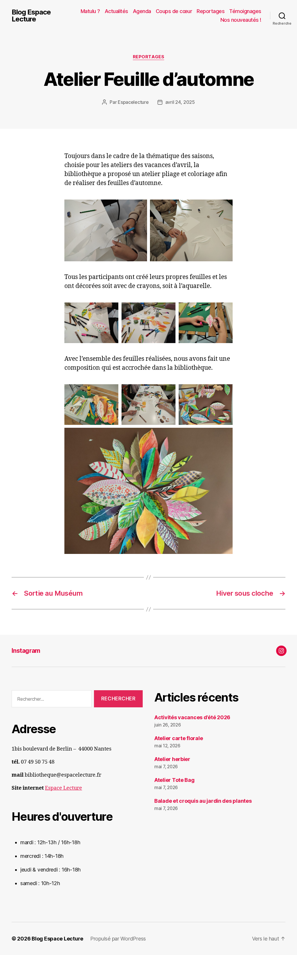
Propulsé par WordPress (118, 939)
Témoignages (245, 11)
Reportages (210, 11)
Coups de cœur (174, 11)
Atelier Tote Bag (174, 780)
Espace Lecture (63, 788)
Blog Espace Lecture (31, 16)
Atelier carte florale (178, 738)
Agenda (142, 11)
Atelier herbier (172, 759)
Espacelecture (133, 102)
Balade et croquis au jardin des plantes (202, 801)
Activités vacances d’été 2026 (192, 717)
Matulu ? (90, 11)
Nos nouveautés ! (240, 20)
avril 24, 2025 (180, 102)
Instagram (26, 650)
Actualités (116, 11)
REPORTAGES (148, 56)
